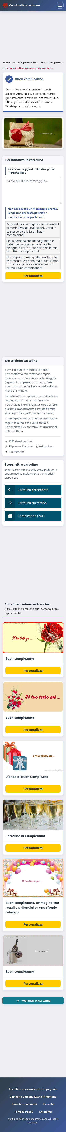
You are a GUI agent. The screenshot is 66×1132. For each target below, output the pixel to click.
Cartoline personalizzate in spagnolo (33, 1089)
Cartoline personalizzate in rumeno (33, 1096)
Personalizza (33, 670)
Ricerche (48, 1104)
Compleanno (56, 62)
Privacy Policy (23, 1111)
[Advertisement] (33, 36)
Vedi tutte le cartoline (35, 1000)
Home (6, 62)
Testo (44, 62)
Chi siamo (45, 1111)
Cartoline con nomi (24, 1104)
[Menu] (60, 5)
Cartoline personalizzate (25, 62)
